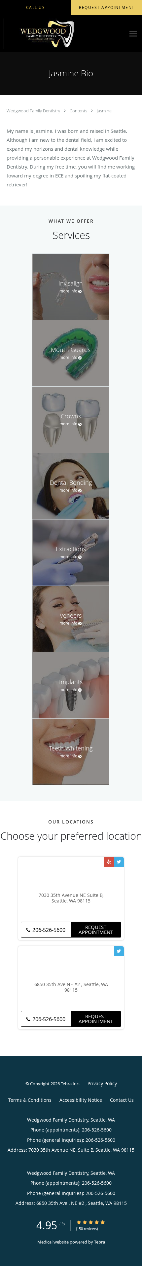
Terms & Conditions (30, 1100)
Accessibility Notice (80, 1100)
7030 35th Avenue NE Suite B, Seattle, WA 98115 (71, 898)
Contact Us (122, 1100)
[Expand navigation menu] (133, 34)
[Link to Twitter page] (119, 862)
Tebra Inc (70, 1084)
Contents (79, 111)
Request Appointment (96, 929)
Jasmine (104, 111)
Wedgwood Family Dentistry (34, 111)
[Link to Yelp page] (109, 862)
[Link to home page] (62, 33)
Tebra (99, 1242)
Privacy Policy (102, 1083)
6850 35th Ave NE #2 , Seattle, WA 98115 (71, 987)
